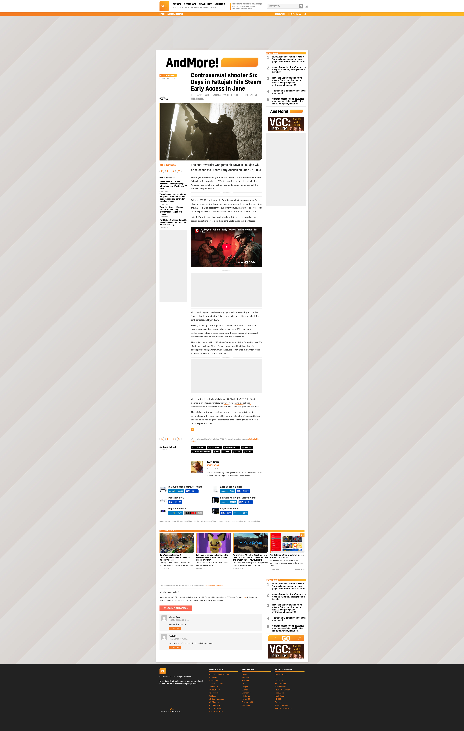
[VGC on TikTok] (303, 14)
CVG (277, 677)
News (177, 4)
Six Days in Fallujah (200, 325)
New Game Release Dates (242, 9)
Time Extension (281, 705)
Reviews (190, 4)
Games (245, 690)
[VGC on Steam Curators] (305, 14)
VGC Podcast (214, 705)
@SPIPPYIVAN (212, 468)
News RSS (246, 699)
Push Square (280, 696)
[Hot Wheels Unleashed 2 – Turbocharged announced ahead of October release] (177, 543)
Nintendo (195, 8)
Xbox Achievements (283, 708)
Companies (246, 693)
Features (205, 4)
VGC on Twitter (215, 708)
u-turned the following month (218, 412)
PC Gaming (204, 8)
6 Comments (299, 569)
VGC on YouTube (216, 711)
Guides (220, 4)
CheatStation (280, 674)
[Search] (301, 6)
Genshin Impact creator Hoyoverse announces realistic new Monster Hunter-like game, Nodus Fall (288, 101)
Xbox (187, 8)
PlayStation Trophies (283, 690)
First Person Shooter (202, 452)
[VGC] (164, 6)
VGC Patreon (214, 702)
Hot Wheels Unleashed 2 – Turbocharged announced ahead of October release (175, 557)
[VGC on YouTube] (300, 14)
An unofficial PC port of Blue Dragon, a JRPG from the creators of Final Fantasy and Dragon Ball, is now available (250, 557)
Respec (278, 702)
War (217, 452)
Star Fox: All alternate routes (243, 6)
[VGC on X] (294, 14)
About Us (213, 677)
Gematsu (279, 680)
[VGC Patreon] (289, 14)
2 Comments (170, 165)
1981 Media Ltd (168, 676)
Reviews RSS (247, 705)
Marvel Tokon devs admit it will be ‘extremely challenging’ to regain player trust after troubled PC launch (289, 59)
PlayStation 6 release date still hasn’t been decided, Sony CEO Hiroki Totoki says (173, 222)
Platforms (246, 696)
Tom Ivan (164, 99)
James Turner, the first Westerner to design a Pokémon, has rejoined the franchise (289, 69)
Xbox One (247, 448)
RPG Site (278, 699)
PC (209, 320)
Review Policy (214, 693)
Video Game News (169, 75)
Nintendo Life (280, 686)
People (245, 686)
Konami (254, 325)
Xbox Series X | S (232, 448)
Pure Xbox (279, 693)
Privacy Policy (214, 690)
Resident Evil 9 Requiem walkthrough (247, 4)
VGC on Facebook (216, 699)
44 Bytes (175, 710)
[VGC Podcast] (291, 14)
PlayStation (178, 8)
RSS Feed (212, 696)
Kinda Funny (280, 683)
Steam (227, 452)
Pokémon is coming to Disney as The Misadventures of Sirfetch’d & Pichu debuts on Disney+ (212, 557)
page (245, 597)
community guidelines (214, 585)
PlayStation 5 (215, 448)
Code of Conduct (216, 683)
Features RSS (247, 702)
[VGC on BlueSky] (297, 14)
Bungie (249, 349)
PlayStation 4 (199, 448)
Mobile (213, 8)
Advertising (213, 680)
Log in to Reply (174, 629)
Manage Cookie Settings (219, 674)
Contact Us (213, 686)
